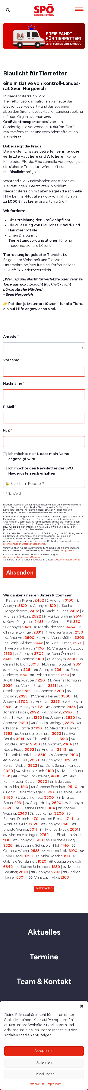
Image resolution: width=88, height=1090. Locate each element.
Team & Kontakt (44, 981)
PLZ (7, 430)
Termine (44, 957)
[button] (81, 1006)
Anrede (11, 337)
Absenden (20, 572)
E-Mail (9, 407)
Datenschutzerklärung (67, 560)
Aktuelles (44, 932)
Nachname (14, 383)
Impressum (54, 1084)
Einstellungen (44, 1074)
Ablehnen (44, 1062)
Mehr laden (44, 888)
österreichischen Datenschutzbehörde (24, 544)
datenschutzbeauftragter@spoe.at (22, 557)
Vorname (12, 360)
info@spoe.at (68, 551)
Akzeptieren (44, 1051)
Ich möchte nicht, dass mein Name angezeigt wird (38, 456)
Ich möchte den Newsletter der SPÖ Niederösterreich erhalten (40, 471)
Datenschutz (37, 1084)
